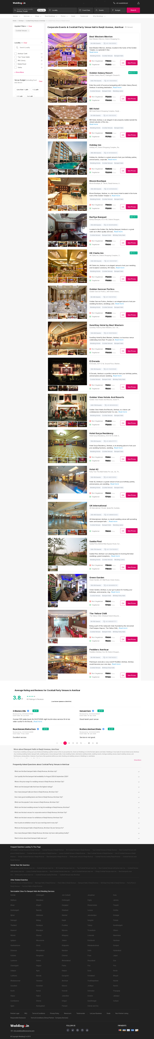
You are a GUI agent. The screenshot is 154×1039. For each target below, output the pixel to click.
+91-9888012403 (111, 515)
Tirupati (116, 905)
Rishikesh (91, 940)
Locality (55, 10)
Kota (114, 895)
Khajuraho (65, 945)
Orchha (115, 910)
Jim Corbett (66, 895)
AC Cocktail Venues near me (65, 868)
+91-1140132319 (111, 115)
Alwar (12, 905)
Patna (64, 966)
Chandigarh (14, 966)
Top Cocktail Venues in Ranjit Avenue (104, 850)
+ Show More (19, 72)
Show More (137, 760)
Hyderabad (117, 950)
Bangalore (39, 956)
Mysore (64, 930)
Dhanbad (65, 910)
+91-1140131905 (111, 369)
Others (115, 930)
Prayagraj (116, 991)
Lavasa (90, 910)
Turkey (89, 925)
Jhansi (64, 940)
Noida (115, 971)
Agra (37, 971)
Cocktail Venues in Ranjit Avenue (53, 850)
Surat (89, 971)
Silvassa (13, 950)
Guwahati (13, 986)
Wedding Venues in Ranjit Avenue (21, 883)
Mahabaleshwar (93, 945)
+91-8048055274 (111, 585)
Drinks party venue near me (24, 875)
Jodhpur (90, 986)
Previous (51, 47)
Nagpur (38, 966)
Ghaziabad (91, 961)
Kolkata (13, 956)
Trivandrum (91, 930)
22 (89, 743)
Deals (73, 16)
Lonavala (90, 935)
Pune (89, 956)
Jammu (115, 900)
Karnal (38, 991)
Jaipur (115, 956)
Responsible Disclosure (18, 1018)
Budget (117, 10)
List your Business (96, 1013)
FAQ (25, 1013)
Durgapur (65, 905)
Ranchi (115, 986)
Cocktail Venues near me (45, 868)
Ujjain (12, 1006)
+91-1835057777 (110, 621)
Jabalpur (116, 996)
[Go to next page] (93, 743)
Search (133, 10)
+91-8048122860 (111, 225)
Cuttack (116, 1001)
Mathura (13, 900)
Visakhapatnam (93, 981)
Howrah (64, 991)
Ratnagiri (13, 920)
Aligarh (38, 905)
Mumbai (65, 950)
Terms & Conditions (38, 1013)
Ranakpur (39, 925)
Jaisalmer (91, 895)
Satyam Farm (85, 711)
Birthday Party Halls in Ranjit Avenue (113, 883)
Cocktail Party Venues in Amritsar (35, 21)
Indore (38, 961)
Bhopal (115, 976)
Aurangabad (40, 1006)
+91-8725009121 (111, 153)
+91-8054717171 (111, 441)
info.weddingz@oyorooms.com (24, 1031)
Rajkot (38, 996)
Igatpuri (13, 940)
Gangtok (90, 920)
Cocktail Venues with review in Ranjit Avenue (42, 853)
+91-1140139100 (111, 43)
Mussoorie (40, 940)
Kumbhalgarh (118, 925)
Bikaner (39, 935)
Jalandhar (65, 996)
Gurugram (65, 976)
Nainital (64, 915)
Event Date (86, 10)
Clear (30, 26)
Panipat (64, 1006)
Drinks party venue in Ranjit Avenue (81, 856)
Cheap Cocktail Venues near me (105, 871)
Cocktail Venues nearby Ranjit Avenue (107, 856)
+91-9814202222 (112, 405)
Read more (93, 52)
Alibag (38, 920)
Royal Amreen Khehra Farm (24, 729)
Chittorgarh (40, 895)
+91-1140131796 (111, 297)
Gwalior (90, 996)
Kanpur (64, 971)
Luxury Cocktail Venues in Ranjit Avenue (72, 853)
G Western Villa (19, 711)
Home (14, 21)
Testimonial (84, 16)
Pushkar (65, 925)
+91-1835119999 (111, 333)
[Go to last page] (97, 743)
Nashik (115, 981)
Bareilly (39, 910)
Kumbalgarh (14, 910)
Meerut (64, 986)
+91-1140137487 (112, 261)
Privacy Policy (54, 1013)
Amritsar (21, 21)
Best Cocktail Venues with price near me (112, 868)
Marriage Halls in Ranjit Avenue (45, 883)
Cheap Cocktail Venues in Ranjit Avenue (31, 856)
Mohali (12, 935)
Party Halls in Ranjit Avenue (67, 883)
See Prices (132, 63)
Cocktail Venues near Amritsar (70, 875)
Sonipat (116, 945)
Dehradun (90, 991)
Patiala (115, 920)
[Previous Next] (67, 374)
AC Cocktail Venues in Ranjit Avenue (78, 850)
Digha (89, 900)
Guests (101, 10)
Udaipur (13, 971)
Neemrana (117, 935)
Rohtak (13, 895)
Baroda (38, 976)
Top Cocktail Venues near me (86, 868)
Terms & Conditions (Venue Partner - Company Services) (49, 1018)
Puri (88, 966)
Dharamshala (92, 905)
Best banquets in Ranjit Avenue (57, 856)
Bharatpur (39, 930)
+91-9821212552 (111, 477)
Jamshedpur (92, 915)
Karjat (64, 920)
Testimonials (80, 1013)
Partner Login (14, 1013)
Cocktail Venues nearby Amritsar (46, 875)
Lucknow (13, 961)
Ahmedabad (66, 961)
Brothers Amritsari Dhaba (90, 729)
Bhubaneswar (15, 981)
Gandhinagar (91, 1001)
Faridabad (91, 976)
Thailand (13, 925)
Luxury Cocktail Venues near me (36, 871)
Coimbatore (14, 1001)
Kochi (12, 991)
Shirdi (38, 945)
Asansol (13, 930)
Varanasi (39, 981)
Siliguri (64, 1001)
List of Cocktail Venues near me (82, 871)
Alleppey (65, 935)
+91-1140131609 (111, 81)
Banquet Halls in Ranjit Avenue (88, 883)
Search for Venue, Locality (25, 9)
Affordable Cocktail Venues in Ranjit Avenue (25, 850)
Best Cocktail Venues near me (60, 871)
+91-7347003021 (112, 549)
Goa (114, 961)
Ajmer (12, 915)
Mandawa (39, 900)
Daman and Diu (92, 1006)
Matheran (39, 915)
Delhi (89, 950)
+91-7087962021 (110, 657)
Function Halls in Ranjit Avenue (32, 886)
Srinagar (116, 915)
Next (83, 47)
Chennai (65, 956)
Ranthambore (15, 945)
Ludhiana (13, 976)
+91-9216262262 (111, 189)
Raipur (12, 996)
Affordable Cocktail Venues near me (22, 868)
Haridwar (116, 940)
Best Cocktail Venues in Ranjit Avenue (100, 853)
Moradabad (40, 950)
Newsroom (67, 1013)
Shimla (38, 1001)
